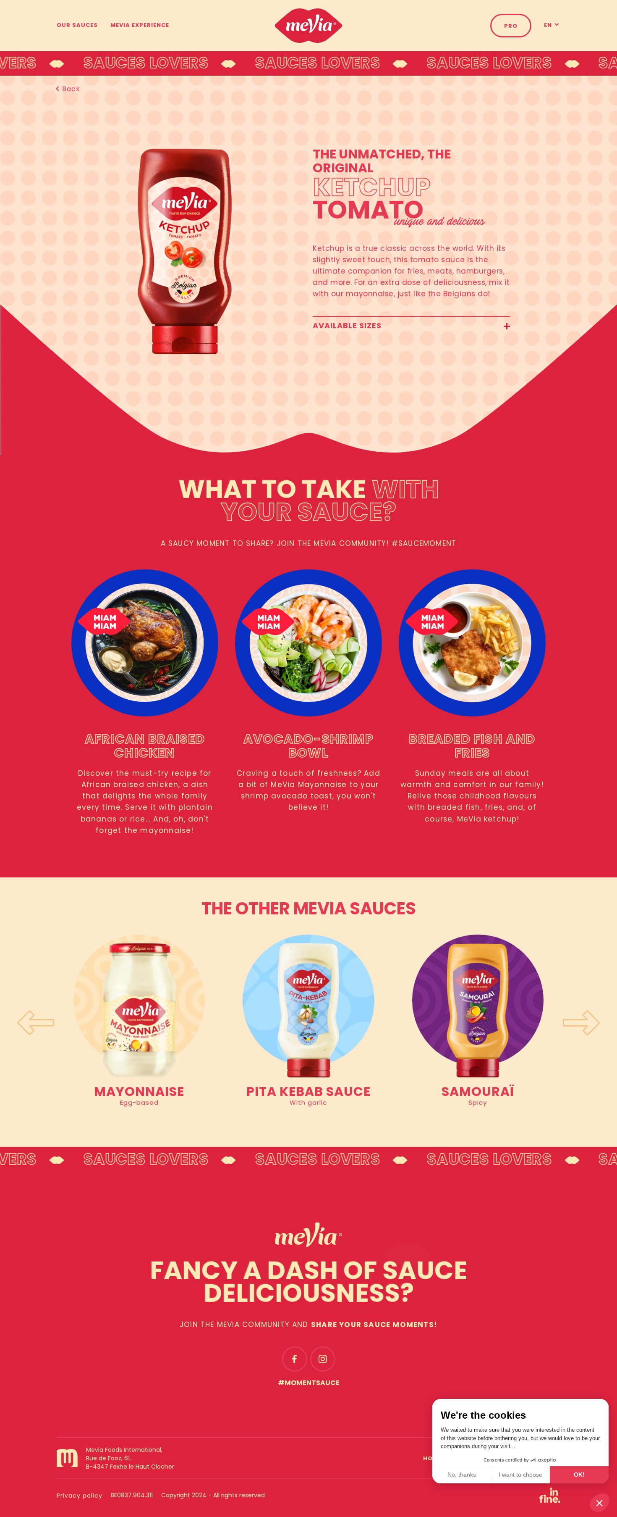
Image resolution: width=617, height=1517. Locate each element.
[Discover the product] (139, 1006)
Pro (511, 26)
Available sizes (347, 326)
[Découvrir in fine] (549, 1501)
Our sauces (77, 25)
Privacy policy (79, 1496)
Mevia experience (139, 25)
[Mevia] (308, 25)
